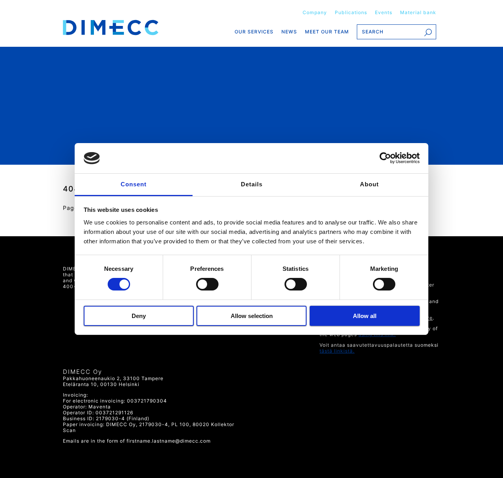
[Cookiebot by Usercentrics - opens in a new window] (385, 158)
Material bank (418, 12)
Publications (351, 12)
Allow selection (252, 316)
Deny (139, 316)
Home (123, 27)
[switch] (206, 284)
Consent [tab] (134, 184)
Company (315, 12)
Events (383, 12)
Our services (254, 32)
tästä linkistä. (336, 351)
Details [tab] (252, 184)
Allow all (364, 316)
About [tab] (369, 184)
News (289, 32)
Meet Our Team (327, 32)
